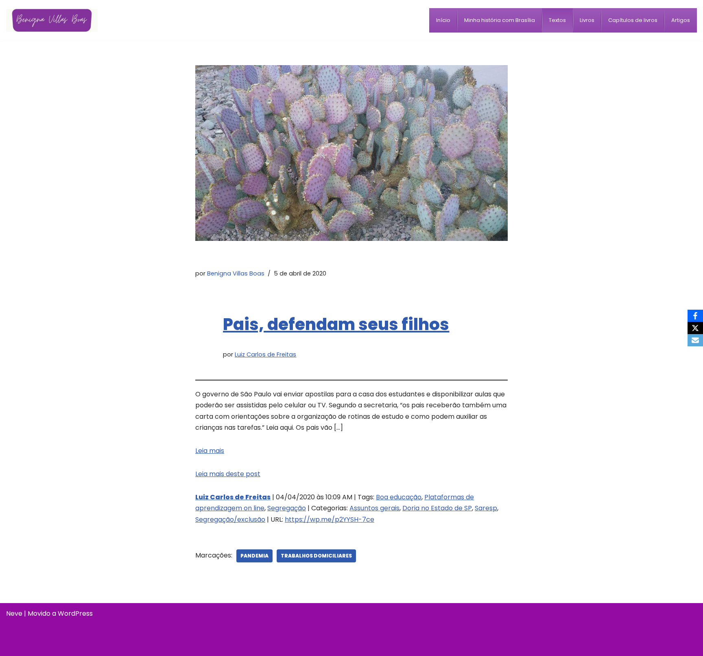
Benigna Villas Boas (235, 273)
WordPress (75, 613)
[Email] (695, 340)
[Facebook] (695, 316)
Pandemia (254, 555)
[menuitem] (443, 20)
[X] (695, 328)
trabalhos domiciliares (316, 555)
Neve (14, 613)
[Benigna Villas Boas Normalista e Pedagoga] (52, 20)
